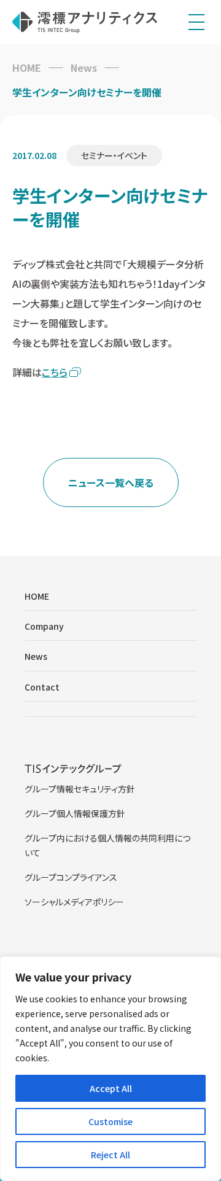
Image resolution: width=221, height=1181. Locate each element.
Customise (110, 1121)
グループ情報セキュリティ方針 (80, 789)
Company (44, 626)
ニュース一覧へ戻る (110, 482)
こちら (55, 372)
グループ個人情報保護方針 (75, 813)
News (84, 67)
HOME (26, 67)
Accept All (111, 1088)
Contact (42, 687)
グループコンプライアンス (71, 877)
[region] (110, 1068)
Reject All (110, 1154)
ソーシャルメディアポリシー (74, 902)
